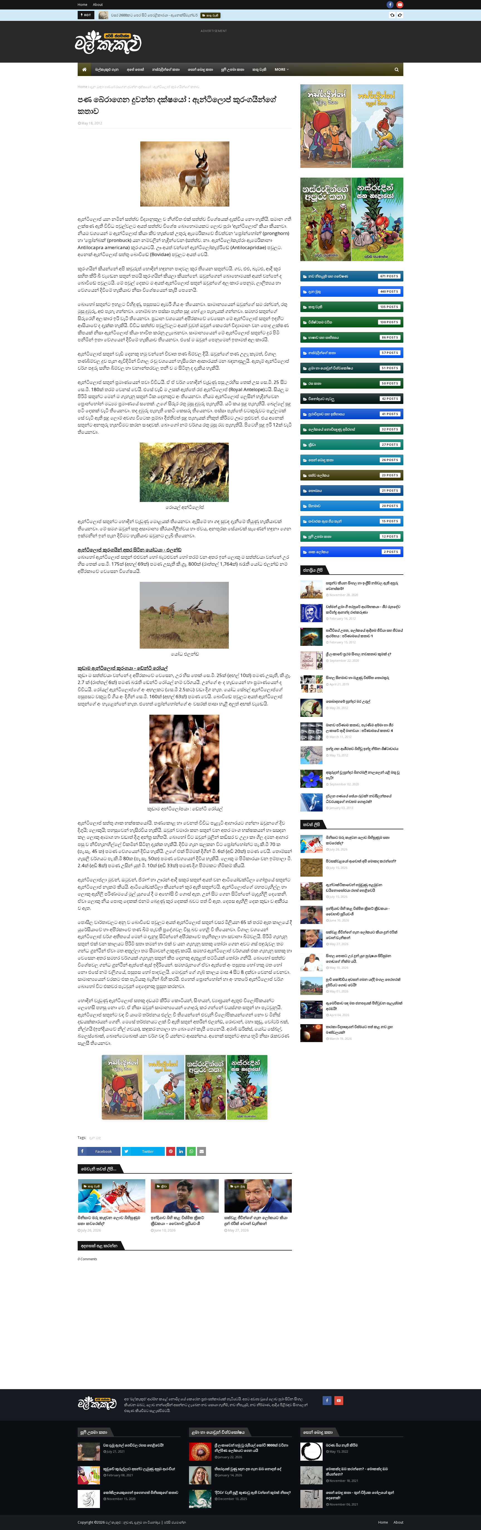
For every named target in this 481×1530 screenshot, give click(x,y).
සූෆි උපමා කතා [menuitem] (232, 69)
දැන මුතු (96, 86)
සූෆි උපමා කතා (347, 536)
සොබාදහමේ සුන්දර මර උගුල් (348, 701)
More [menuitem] (280, 69)
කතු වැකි (347, 306)
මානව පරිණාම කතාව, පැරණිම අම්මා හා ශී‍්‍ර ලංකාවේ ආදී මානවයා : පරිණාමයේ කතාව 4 (359, 727)
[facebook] (390, 4)
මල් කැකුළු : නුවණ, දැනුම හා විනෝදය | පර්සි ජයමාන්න (145, 1522)
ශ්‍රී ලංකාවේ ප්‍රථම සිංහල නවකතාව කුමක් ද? (358, 653)
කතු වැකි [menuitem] (259, 69)
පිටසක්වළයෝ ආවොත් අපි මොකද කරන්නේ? (361, 861)
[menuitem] (84, 69)
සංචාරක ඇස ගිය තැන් (347, 521)
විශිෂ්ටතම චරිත (347, 322)
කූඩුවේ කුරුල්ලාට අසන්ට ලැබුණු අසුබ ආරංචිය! (139, 1468)
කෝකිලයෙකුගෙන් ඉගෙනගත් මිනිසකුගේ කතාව (140, 1492)
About (98, 4)
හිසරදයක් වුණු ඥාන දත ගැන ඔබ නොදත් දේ (248, 1468)
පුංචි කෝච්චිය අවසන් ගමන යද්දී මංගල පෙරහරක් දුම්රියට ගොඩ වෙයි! (363, 982)
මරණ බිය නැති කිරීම (342, 1445)
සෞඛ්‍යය (347, 490)
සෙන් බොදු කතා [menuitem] (200, 69)
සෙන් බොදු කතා (347, 459)
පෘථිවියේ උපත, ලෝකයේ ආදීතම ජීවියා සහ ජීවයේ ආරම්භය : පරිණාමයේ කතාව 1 (364, 633)
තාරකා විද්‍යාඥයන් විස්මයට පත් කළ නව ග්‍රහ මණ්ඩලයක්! (359, 1029)
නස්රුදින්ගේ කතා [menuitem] (166, 69)
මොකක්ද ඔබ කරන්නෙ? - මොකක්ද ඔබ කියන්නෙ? (357, 1471)
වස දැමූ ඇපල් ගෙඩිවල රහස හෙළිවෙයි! (133, 1445)
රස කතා (347, 383)
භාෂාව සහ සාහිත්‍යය (347, 337)
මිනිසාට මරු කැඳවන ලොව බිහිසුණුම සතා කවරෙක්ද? (109, 1220)
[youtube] (399, 4)
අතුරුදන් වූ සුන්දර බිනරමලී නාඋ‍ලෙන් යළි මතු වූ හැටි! (362, 775)
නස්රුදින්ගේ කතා (347, 352)
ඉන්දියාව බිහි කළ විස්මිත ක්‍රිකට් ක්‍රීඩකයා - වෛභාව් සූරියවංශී (177, 1220)
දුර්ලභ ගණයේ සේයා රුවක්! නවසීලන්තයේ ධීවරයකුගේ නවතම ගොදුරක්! (358, 798)
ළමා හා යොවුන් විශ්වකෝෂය (347, 368)
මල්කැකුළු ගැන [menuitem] (107, 69)
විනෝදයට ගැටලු (347, 398)
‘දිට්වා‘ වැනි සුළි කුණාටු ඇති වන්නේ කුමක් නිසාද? (253, 1492)
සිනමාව (347, 505)
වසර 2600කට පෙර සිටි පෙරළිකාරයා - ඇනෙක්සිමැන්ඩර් (154, 12)
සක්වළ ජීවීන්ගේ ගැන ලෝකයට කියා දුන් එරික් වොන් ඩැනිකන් (256, 1220)
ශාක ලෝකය (347, 551)
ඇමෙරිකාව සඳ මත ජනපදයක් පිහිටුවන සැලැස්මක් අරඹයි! (364, 1006)
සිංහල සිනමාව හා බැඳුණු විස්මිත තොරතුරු (357, 677)
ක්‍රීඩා (347, 444)
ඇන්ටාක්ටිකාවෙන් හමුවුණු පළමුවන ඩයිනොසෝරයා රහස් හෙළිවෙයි (354, 887)
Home (82, 4)
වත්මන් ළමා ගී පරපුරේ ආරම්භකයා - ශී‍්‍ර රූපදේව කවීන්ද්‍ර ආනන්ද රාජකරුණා (363, 609)
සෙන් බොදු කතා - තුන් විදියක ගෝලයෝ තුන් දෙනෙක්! (360, 1495)
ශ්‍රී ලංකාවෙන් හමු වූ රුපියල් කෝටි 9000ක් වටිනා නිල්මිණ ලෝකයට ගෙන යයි (251, 1448)
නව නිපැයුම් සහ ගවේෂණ (347, 276)
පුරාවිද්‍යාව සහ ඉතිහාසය (347, 413)
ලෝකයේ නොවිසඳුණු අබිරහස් (347, 429)
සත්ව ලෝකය (347, 475)
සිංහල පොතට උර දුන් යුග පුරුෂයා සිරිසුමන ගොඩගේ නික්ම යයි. (358, 958)
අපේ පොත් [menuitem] (135, 69)
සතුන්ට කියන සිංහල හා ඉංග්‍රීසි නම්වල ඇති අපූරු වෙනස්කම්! (362, 585)
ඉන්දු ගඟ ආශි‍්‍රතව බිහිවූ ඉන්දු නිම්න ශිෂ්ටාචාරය (362, 748)
